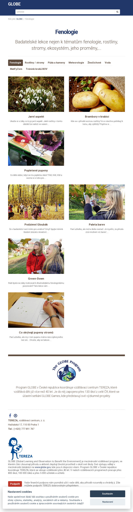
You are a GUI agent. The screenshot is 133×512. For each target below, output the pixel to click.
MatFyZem (16, 69)
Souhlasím (107, 493)
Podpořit (15, 484)
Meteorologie (76, 62)
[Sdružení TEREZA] (20, 447)
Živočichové (94, 62)
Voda (108, 62)
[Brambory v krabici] (97, 94)
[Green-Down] (36, 256)
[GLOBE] (66, 370)
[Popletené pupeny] (36, 148)
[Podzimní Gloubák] (36, 202)
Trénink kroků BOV (36, 69)
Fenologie (15, 62)
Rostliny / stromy (34, 62)
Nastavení (107, 501)
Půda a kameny (56, 62)
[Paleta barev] (97, 202)
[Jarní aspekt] (36, 94)
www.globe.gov (43, 467)
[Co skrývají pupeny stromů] (36, 310)
